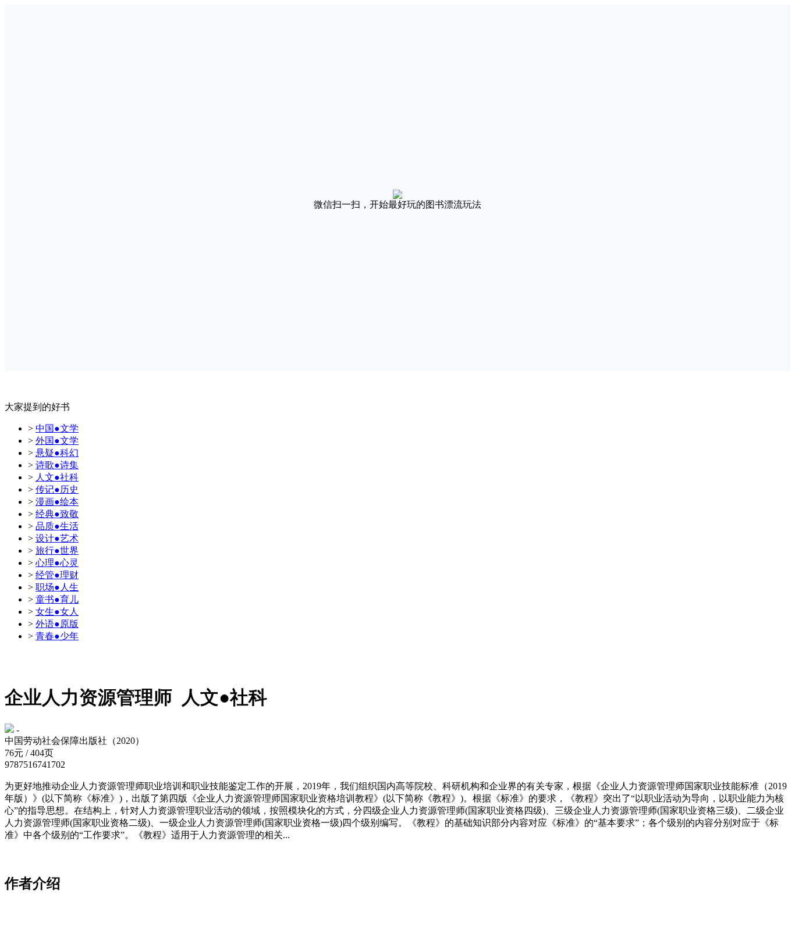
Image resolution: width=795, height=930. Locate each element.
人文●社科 (57, 477)
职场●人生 (57, 587)
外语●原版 (57, 624)
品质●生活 (57, 526)
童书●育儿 (57, 599)
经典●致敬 (57, 514)
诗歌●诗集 (57, 465)
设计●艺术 (57, 538)
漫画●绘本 (57, 502)
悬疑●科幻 (57, 453)
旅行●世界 (57, 550)
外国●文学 (57, 441)
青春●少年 (57, 636)
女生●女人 (57, 612)
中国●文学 (57, 428)
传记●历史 (57, 489)
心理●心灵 (57, 563)
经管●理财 (57, 575)
